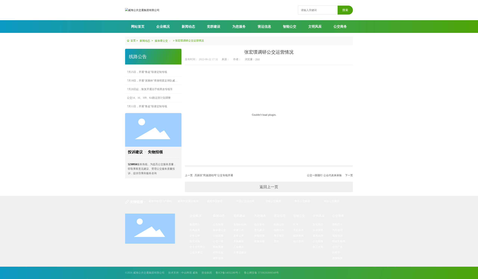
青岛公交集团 (302, 201)
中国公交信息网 (245, 201)
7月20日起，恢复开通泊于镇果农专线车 (150, 85)
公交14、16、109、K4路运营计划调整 (149, 94)
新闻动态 (145, 40)
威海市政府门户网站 (160, 201)
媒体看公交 (161, 40)
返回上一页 (269, 187)
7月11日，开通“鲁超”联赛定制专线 (147, 102)
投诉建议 (135, 152)
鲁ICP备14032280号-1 (228, 272)
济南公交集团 (273, 201)
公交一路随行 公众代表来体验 (324, 175)
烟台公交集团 (331, 201)
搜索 (345, 10)
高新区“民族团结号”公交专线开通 (214, 175)
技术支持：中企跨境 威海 (183, 272)
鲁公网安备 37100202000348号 (261, 272)
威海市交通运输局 (188, 201)
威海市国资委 (215, 201)
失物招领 (155, 152)
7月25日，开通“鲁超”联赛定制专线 (147, 68)
